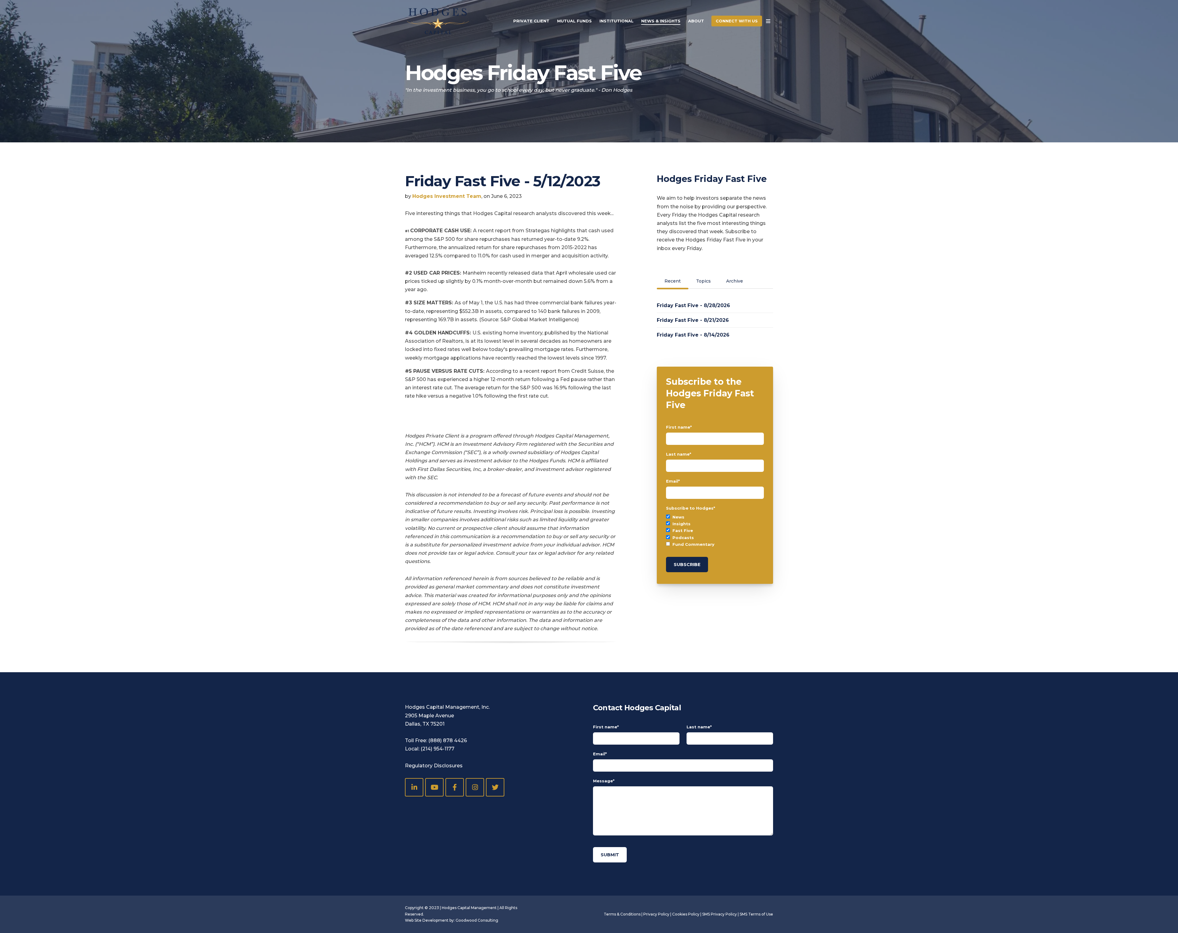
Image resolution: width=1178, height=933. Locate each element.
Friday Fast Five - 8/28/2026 (693, 305)
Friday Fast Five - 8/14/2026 (693, 335)
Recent (672, 281)
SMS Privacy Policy (719, 914)
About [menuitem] (696, 20)
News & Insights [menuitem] (660, 20)
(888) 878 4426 (447, 740)
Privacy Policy (656, 914)
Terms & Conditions (622, 914)
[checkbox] (715, 530)
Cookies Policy (685, 914)
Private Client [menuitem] (531, 20)
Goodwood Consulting (477, 920)
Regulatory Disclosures (434, 766)
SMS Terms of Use (756, 914)
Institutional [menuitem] (616, 20)
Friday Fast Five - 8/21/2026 (693, 320)
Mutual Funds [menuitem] (574, 20)
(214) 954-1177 (437, 749)
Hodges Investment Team (446, 196)
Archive (734, 281)
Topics (703, 281)
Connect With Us (737, 20)
